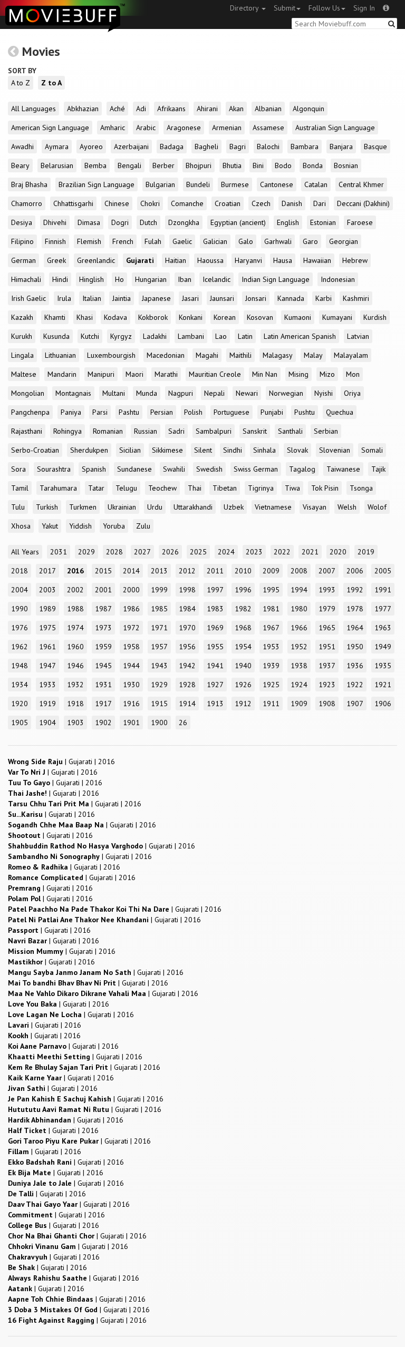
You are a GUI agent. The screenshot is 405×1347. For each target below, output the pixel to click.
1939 (271, 665)
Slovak (297, 450)
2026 (170, 552)
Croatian (227, 203)
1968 (243, 627)
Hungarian (151, 279)
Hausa (282, 260)
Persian (161, 412)
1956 (187, 646)
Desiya (21, 222)
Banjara (341, 146)
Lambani (191, 336)
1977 (382, 608)
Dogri (120, 222)
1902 (103, 722)
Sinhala (264, 450)
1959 (103, 646)
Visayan (314, 507)
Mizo (327, 374)
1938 (299, 665)
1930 (131, 684)
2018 (19, 570)
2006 (354, 570)
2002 (75, 589)
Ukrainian (122, 507)
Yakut (50, 526)
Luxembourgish (111, 355)
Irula (64, 298)
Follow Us (324, 8)
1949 (382, 646)
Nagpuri (180, 393)
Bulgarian (160, 184)
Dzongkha (183, 222)
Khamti (54, 317)
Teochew (162, 488)
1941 (215, 665)
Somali (372, 450)
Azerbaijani (131, 146)
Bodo (283, 165)
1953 (271, 646)
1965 (327, 627)
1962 (19, 646)
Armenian (227, 127)
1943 (159, 665)
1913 (215, 703)
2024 (226, 552)
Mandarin (61, 374)
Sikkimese (167, 450)
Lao (221, 336)
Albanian (268, 108)
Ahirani (207, 108)
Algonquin (308, 108)
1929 (159, 684)
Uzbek (234, 507)
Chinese (116, 203)
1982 (243, 608)
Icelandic (216, 279)
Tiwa (292, 488)
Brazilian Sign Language (96, 184)
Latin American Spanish (300, 336)
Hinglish (91, 279)
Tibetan (225, 488)
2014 (131, 570)
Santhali (290, 431)
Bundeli (198, 184)
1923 (327, 684)
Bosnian (346, 165)
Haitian (175, 260)
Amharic (112, 127)
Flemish (89, 241)
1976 (19, 627)
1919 (47, 703)
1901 (131, 722)
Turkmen (83, 507)
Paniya (71, 412)
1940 (243, 665)
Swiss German (256, 469)
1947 (47, 665)
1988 (75, 608)
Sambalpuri (214, 431)
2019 (366, 552)
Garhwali (278, 241)
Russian (145, 431)
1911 (271, 703)
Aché (117, 108)
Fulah (152, 241)
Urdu (154, 507)
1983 (215, 608)
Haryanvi (248, 260)
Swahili (174, 469)
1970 (187, 627)
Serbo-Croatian (35, 450)
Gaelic (182, 241)
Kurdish (375, 317)
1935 (382, 665)
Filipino (22, 241)
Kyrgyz (121, 336)
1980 (299, 608)
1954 (243, 646)
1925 (271, 684)
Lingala (22, 355)
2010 (243, 570)
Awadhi (22, 146)
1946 (75, 665)
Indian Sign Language (276, 279)
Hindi (60, 279)
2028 (114, 552)
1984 (187, 608)
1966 (299, 627)
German (23, 260)
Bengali (129, 165)
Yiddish (80, 526)
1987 (103, 608)
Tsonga (361, 488)
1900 (159, 722)
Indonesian (338, 279)
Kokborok (153, 317)
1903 (75, 722)
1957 (159, 646)
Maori (134, 374)
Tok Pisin (325, 488)
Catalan (315, 184)
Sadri (176, 431)
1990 (19, 608)
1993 (327, 589)
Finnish (55, 241)
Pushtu (304, 412)
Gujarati (140, 260)
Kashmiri (356, 298)
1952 (299, 646)
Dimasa (89, 222)
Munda (146, 393)
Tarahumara (58, 488)
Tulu (18, 507)
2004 (19, 589)
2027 (142, 552)
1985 (159, 608)
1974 (75, 627)
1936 (354, 665)
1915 (159, 703)
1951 (327, 646)
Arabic (146, 127)
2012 (187, 570)
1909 (299, 703)
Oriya (352, 393)
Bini (258, 165)
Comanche (187, 203)
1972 (131, 627)
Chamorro (26, 203)
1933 (47, 684)
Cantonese (276, 184)
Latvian (358, 336)
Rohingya (67, 431)
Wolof (377, 507)
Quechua (339, 412)
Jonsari (255, 298)
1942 (187, 665)
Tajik (378, 469)
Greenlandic (96, 260)
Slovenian (334, 450)
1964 (354, 627)
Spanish (94, 469)
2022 (282, 552)
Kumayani (337, 317)
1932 (75, 684)
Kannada (290, 298)
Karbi (323, 298)
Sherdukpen (89, 450)
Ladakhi (155, 336)
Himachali (26, 279)
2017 (47, 570)
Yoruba (114, 526)
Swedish (209, 469)
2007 (327, 570)
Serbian (326, 431)
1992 (354, 589)
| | (61, 761)
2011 (215, 570)
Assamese (268, 127)
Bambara (305, 146)
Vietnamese (273, 507)
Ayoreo (91, 146)
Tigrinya (261, 488)
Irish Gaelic (28, 298)
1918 (75, 703)
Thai (194, 488)
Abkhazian (83, 108)
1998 (187, 589)
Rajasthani (26, 431)
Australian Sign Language (335, 127)
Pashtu (129, 412)
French (122, 241)
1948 (19, 665)
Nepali (214, 393)
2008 (299, 570)
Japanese (156, 298)
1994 (299, 589)
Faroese (360, 222)
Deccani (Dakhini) (363, 203)
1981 (271, 608)
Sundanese (134, 469)
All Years (25, 552)
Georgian (343, 241)
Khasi (84, 317)
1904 (47, 722)
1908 (327, 703)
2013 (159, 570)
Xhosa (21, 526)
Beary (20, 165)
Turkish (47, 507)
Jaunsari (222, 298)
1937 (327, 665)
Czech (261, 203)
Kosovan (260, 317)
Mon (353, 374)
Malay (313, 355)
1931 (103, 684)
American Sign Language (50, 127)
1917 (103, 703)
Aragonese (184, 127)
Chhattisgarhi (73, 203)
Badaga (172, 146)
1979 (327, 608)
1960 (75, 646)
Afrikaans (171, 108)
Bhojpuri (198, 165)
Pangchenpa (30, 412)
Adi (141, 108)
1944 (131, 665)
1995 (271, 589)
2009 (271, 570)
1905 (19, 722)
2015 (103, 570)
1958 (131, 646)
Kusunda (56, 336)
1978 (354, 608)
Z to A (51, 82)
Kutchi (90, 336)
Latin (245, 336)
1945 (103, 665)
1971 (159, 627)
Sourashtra (54, 469)
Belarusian (57, 165)
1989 (47, 608)
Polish (193, 412)
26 (183, 722)
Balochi (268, 146)
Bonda (313, 165)
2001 (103, 589)
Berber (163, 165)
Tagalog (302, 469)
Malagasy (278, 355)
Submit (284, 8)
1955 (215, 646)
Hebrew (355, 260)
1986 (131, 608)
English (288, 222)
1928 (187, 684)
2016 (75, 570)
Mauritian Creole (215, 374)
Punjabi (272, 412)
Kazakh (22, 317)
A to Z (20, 82)
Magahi (207, 355)
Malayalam (351, 355)
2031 (58, 552)
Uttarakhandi (193, 507)
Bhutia (232, 165)
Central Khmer (361, 184)
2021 (310, 552)
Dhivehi (54, 222)
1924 (299, 684)
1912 (243, 703)
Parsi (100, 412)
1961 (47, 646)
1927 (215, 684)
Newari (247, 393)
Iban (184, 279)
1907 (354, 703)
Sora (18, 469)
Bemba (95, 165)
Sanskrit (255, 431)
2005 (382, 570)
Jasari (190, 298)
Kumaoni (297, 317)
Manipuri (101, 374)
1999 (159, 589)
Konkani (190, 317)
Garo (310, 241)
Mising (298, 374)
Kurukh (21, 336)
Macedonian (166, 355)
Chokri (150, 203)
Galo (245, 241)
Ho (119, 279)
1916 (131, 703)
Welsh (347, 507)
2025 (198, 552)
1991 (382, 589)
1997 (215, 589)
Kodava (115, 317)
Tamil (19, 488)
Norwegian (286, 393)
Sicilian (130, 450)
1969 (215, 627)
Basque (375, 146)
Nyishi (323, 393)
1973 (103, 627)
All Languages (33, 108)
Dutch (148, 222)
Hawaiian (317, 260)
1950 (354, 646)
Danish (292, 203)
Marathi (166, 374)
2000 (131, 589)
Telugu (126, 488)
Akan (236, 108)
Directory (245, 8)
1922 (354, 684)
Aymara (57, 146)
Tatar (96, 488)
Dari (319, 203)
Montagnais (73, 393)
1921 (382, 684)
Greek (56, 260)
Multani (113, 393)
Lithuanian (60, 355)
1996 (243, 589)
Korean (225, 317)
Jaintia (121, 298)
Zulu (143, 526)
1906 (382, 703)
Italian (91, 298)
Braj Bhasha (29, 184)
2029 (86, 552)
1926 (243, 684)
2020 (338, 552)
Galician (215, 241)
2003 (47, 589)
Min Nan (264, 374)
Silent (203, 450)
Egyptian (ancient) (238, 222)
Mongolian (27, 393)
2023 (254, 552)
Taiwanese (343, 469)
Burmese (235, 184)
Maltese (23, 374)
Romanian (108, 431)
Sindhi (232, 450)
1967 (271, 627)
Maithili (240, 355)
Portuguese (231, 412)
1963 (382, 627)
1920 (19, 703)
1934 (19, 684)
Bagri (237, 146)
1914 (187, 703)
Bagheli (206, 146)
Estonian (323, 222)
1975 (47, 627)
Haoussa (210, 260)
